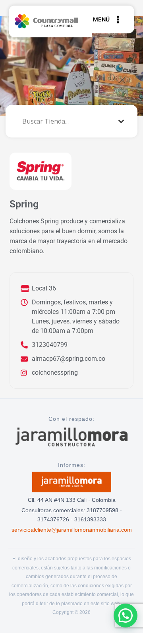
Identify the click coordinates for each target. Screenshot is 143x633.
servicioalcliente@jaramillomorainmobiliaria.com (72, 530)
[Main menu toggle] (113, 19)
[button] (125, 615)
